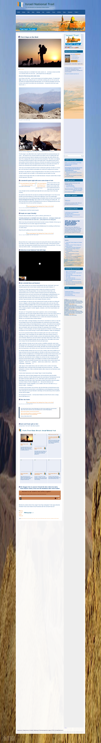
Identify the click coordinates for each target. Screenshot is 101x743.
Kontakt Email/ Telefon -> (69, 291)
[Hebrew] (71, 47)
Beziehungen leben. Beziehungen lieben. (73, 275)
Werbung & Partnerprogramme (41, 730)
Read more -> (76, 204)
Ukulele (58, 518)
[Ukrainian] (77, 47)
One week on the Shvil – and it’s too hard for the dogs (53, 437)
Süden (33, 12)
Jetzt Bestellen (74, 61)
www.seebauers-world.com (70, 295)
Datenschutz (26, 730)
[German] (68, 47)
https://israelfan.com (70, 265)
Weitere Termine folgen (70, 186)
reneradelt (51, 518)
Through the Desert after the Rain (38, 474)
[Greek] (69, 47)
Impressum (19, 730)
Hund (22, 518)
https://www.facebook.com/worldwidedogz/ (29, 414)
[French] (67, 47)
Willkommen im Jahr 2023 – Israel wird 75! (74, 272)
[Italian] (72, 47)
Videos (64, 12)
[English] (65, 47)
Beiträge (38, 12)
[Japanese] (73, 47)
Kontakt (31, 730)
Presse (53, 12)
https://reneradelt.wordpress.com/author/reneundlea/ (31, 413)
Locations (48, 12)
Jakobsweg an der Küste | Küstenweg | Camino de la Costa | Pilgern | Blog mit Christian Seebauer (73, 248)
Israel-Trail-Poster (69, 274)
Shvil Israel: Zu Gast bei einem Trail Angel (73, 281)
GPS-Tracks (68, 276)
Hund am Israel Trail (26, 518)
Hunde (34, 518)
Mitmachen (70, 12)
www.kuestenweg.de (69, 294)
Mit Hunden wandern (44, 518)
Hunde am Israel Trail (38, 518)
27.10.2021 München (70, 185)
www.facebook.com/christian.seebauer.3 (72, 292)
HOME (18, 12)
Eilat (21, 518)
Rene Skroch (22, 69)
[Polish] (75, 47)
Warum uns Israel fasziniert (71, 271)
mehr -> (79, 61)
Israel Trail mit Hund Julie (70, 284)
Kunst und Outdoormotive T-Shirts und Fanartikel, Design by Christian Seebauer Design (72, 260)
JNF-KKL (59, 12)
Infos (43, 12)
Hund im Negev (31, 518)
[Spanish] (76, 47)
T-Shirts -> (77, 12)
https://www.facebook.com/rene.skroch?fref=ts (30, 411)
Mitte (28, 12)
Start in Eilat (54, 518)
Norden (23, 12)
